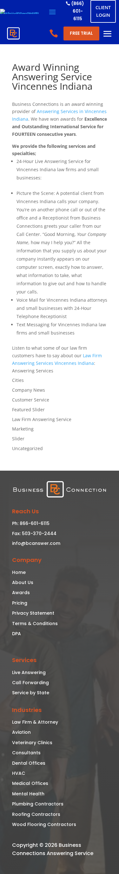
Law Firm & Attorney (35, 722)
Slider (18, 439)
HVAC (18, 773)
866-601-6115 (34, 523)
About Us (22, 582)
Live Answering (29, 672)
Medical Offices (30, 783)
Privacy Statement (33, 613)
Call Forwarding (30, 682)
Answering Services (32, 371)
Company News (28, 390)
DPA (16, 633)
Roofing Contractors (36, 814)
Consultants (26, 753)
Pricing (19, 603)
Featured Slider (28, 410)
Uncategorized (27, 448)
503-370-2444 (38, 533)
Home (19, 572)
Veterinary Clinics (32, 742)
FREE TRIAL (81, 33)
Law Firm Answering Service (41, 419)
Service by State (30, 693)
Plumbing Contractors (37, 804)
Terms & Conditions (35, 623)
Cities (18, 380)
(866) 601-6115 (77, 11)
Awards (21, 592)
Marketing (23, 429)
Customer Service (30, 400)
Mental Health (28, 794)
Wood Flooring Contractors (44, 824)
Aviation (21, 732)
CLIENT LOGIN (103, 11)
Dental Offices (28, 763)
